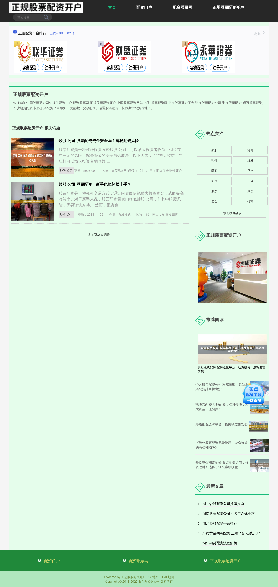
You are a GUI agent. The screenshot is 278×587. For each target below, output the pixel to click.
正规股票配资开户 (228, 7)
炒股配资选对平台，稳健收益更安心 (221, 424)
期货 (250, 191)
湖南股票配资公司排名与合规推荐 (228, 513)
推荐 (250, 150)
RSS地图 (152, 577)
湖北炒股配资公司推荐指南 (223, 503)
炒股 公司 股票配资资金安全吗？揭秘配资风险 (99, 140)
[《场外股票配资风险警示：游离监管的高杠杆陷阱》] (259, 445)
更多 (257, 33)
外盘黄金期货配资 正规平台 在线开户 (231, 532)
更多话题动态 (232, 213)
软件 (214, 160)
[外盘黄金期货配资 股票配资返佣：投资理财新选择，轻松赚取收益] (259, 465)
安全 (214, 201)
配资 (214, 181)
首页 (112, 7)
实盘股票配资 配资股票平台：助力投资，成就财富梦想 (231, 369)
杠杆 (250, 160)
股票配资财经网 (149, 581)
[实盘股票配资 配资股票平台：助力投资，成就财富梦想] (232, 349)
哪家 (214, 170)
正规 (250, 181)
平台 (250, 170)
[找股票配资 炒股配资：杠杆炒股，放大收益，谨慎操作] (259, 407)
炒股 (214, 150)
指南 (250, 201)
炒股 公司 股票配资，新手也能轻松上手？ (95, 184)
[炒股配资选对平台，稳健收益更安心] (258, 426)
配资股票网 (182, 7)
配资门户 (144, 7)
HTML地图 (166, 577)
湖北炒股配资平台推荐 (219, 523)
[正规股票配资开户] (46, 7)
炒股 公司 (66, 170)
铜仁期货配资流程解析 (219, 542)
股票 (214, 191)
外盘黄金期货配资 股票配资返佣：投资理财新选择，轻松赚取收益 (221, 464)
